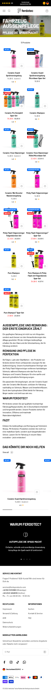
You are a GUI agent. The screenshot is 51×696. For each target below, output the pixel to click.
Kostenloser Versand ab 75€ (25, 3)
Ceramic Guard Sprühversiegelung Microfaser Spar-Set (37, 75)
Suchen (31, 609)
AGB (4, 618)
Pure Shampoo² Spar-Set (14, 313)
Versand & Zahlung (10, 613)
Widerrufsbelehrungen (12, 627)
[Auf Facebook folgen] (4, 662)
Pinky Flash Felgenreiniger (37, 193)
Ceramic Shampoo (37, 113)
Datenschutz (8, 622)
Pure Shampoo (14, 273)
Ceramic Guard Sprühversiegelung (21, 499)
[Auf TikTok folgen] (17, 662)
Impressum (7, 609)
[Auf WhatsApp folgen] (24, 662)
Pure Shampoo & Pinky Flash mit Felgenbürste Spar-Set (37, 276)
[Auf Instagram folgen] (11, 662)
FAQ (29, 618)
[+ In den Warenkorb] (21, 66)
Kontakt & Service (35, 613)
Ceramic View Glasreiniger (14, 153)
